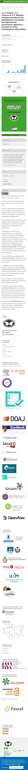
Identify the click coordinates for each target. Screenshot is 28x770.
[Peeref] (14, 716)
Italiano (4, 349)
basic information (17, 256)
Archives (8, 7)
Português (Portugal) (7, 347)
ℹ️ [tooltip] (19, 82)
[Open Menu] (1, 1)
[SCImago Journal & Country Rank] (11, 366)
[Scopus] (14, 376)
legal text (5, 258)
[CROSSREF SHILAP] (15, 751)
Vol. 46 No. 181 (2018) (17, 7)
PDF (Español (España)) (11, 135)
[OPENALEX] (14, 521)
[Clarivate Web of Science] (7, 387)
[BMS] (9, 597)
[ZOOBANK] (14, 433)
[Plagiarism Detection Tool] (8, 615)
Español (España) (6, 351)
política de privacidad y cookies (13, 764)
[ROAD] (9, 699)
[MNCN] (14, 569)
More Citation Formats (9, 165)
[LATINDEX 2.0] (9, 448)
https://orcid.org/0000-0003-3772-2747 (9, 39)
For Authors (5, 651)
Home (3, 7)
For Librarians (5, 653)
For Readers (5, 648)
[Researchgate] (9, 479)
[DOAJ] (14, 423)
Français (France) (7, 356)
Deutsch (4, 354)
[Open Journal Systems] (23, 750)
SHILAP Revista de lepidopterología (15, 1)
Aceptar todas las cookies (16, 767)
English (4, 344)
